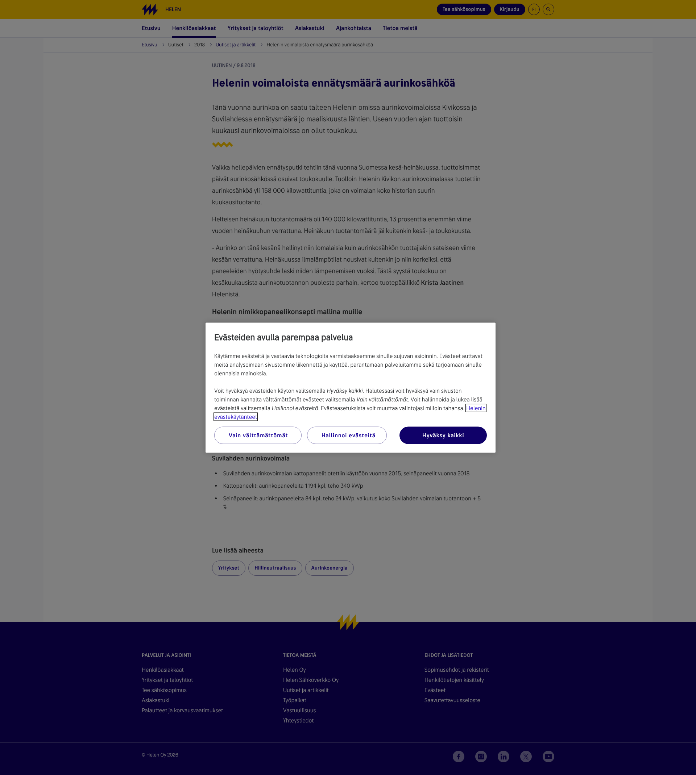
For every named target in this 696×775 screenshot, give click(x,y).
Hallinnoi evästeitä (349, 435)
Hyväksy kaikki (443, 435)
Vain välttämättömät (258, 435)
